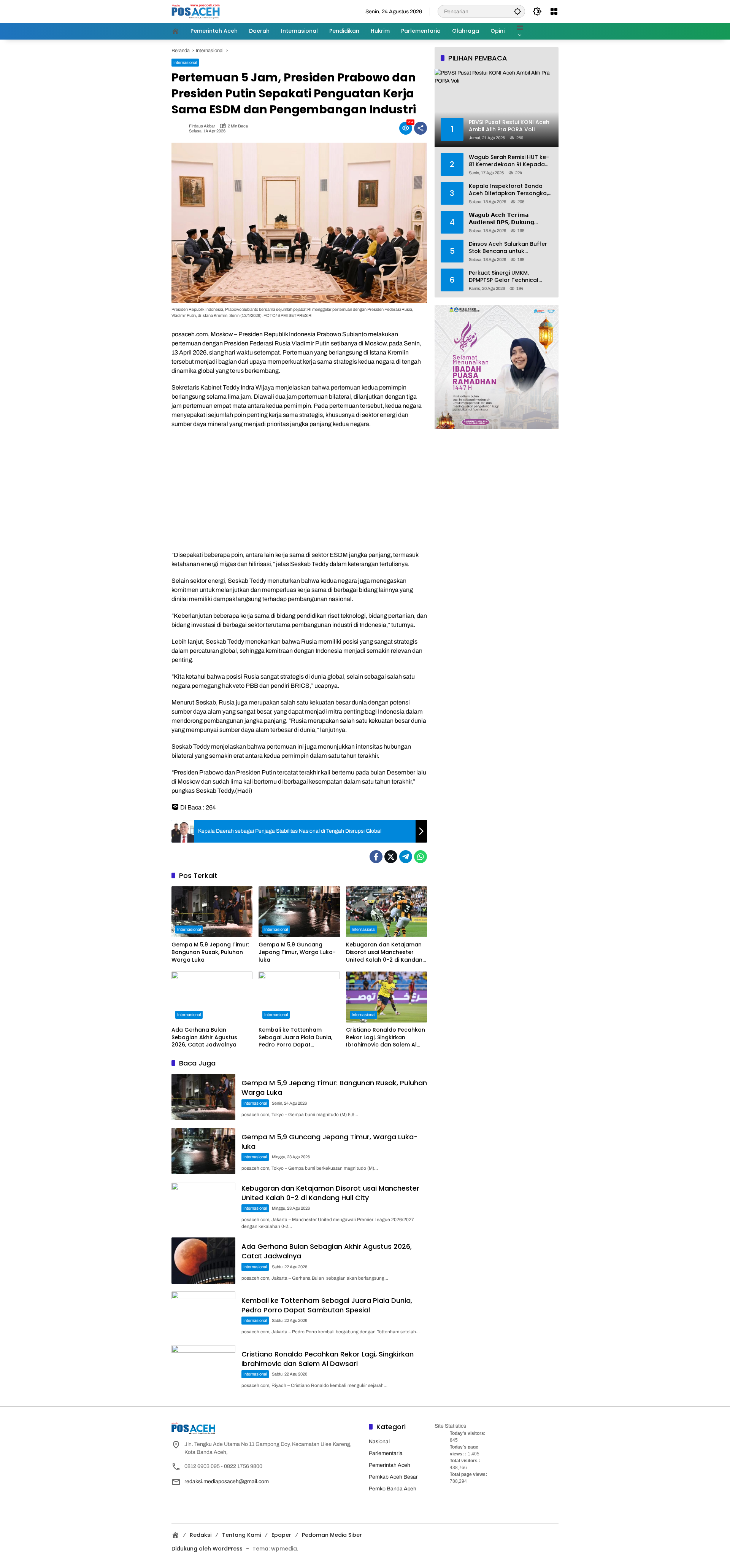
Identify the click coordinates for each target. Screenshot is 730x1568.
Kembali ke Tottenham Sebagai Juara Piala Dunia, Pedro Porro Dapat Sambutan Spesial (295, 1037)
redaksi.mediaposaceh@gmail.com (226, 1481)
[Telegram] (405, 856)
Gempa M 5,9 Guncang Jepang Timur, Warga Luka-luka (297, 952)
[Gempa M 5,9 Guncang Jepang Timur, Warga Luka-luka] (299, 911)
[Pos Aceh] (195, 11)
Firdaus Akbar (202, 126)
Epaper (281, 1535)
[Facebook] (376, 856)
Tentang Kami (241, 1535)
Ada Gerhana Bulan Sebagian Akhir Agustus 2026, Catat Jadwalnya (204, 1037)
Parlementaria (386, 1453)
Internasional (185, 62)
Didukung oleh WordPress (207, 1548)
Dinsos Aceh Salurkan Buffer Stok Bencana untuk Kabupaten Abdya (508, 247)
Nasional (379, 1441)
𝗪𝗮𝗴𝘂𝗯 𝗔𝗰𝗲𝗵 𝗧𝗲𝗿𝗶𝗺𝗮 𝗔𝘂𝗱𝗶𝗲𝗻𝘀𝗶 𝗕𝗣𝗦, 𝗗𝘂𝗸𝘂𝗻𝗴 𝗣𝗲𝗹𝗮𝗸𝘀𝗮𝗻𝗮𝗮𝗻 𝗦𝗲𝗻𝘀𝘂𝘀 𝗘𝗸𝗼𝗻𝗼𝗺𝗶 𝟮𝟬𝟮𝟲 (501, 218)
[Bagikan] (420, 128)
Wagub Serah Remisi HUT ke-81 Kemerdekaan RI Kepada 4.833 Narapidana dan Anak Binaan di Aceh (509, 160)
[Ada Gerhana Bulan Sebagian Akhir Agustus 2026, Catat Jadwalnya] (211, 997)
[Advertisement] (299, 489)
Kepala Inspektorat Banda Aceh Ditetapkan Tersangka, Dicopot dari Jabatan (508, 189)
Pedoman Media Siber (332, 1535)
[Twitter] (390, 856)
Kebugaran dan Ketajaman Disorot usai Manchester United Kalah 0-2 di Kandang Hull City (386, 952)
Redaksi (200, 1535)
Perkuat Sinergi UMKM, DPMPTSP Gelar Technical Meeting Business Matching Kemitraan (506, 276)
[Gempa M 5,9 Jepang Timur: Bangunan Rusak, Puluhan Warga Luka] (211, 911)
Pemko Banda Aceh (392, 1489)
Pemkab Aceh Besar (393, 1477)
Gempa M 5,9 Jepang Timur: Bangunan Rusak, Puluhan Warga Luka (210, 952)
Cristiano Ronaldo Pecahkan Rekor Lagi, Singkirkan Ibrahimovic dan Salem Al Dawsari (385, 1037)
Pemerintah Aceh (389, 1465)
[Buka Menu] (554, 11)
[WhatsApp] (420, 856)
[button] (517, 11)
